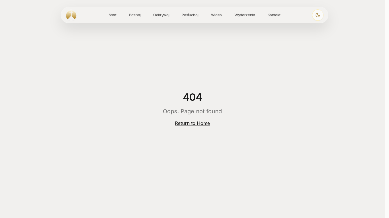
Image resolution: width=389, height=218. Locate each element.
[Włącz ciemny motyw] (318, 15)
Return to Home (192, 123)
